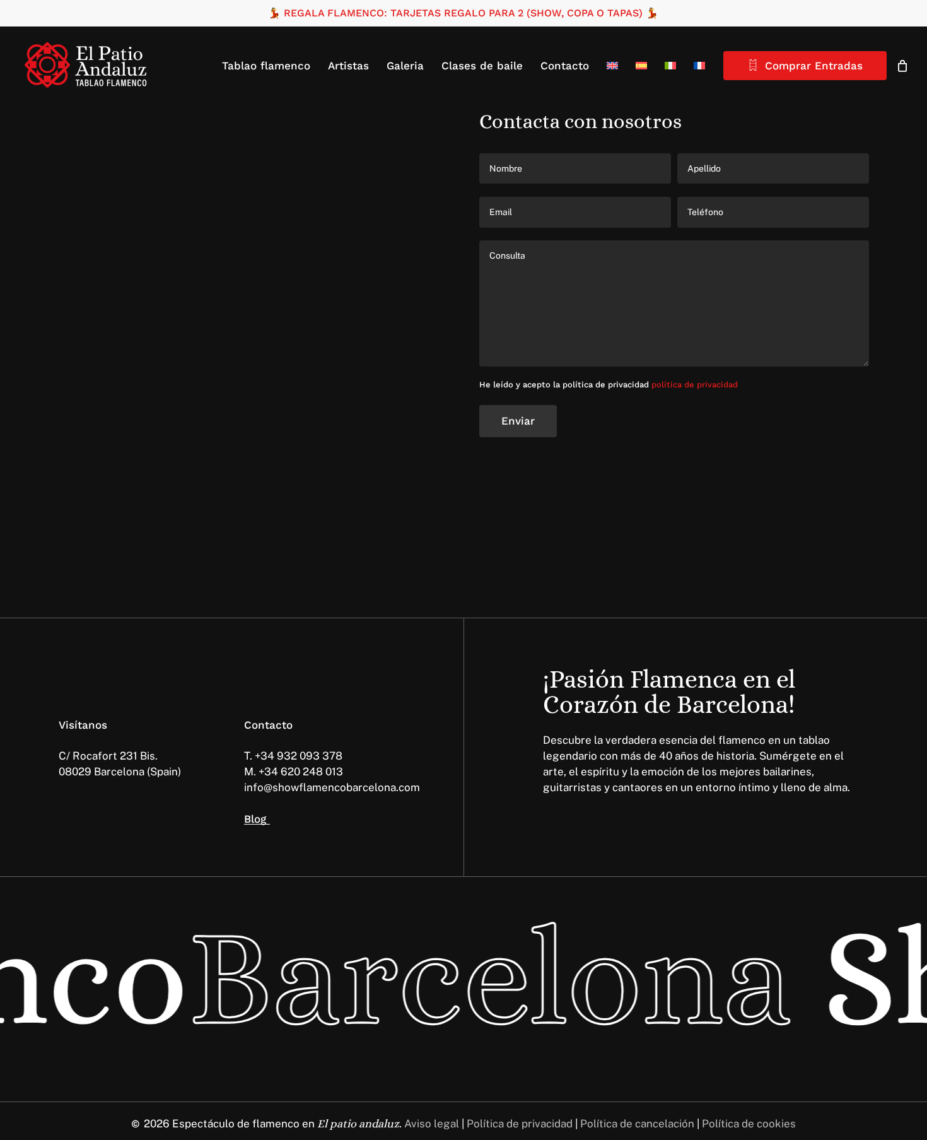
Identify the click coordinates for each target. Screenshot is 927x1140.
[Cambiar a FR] (699, 66)
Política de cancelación (637, 1123)
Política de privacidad (520, 1123)
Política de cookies (749, 1123)
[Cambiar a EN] (612, 66)
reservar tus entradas (230, 234)
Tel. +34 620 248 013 (111, 329)
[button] (102, 545)
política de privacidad (694, 384)
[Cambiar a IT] (670, 66)
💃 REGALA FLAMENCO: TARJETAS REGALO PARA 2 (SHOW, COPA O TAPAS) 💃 (463, 13)
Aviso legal (430, 1123)
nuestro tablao (203, 265)
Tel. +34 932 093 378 (112, 313)
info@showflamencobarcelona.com (147, 345)
